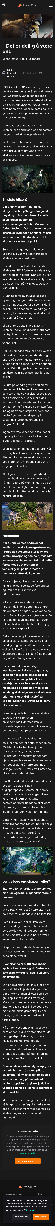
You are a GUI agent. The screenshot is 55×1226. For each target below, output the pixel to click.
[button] (27, 1147)
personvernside (27, 1153)
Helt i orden (40, 1217)
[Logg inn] (4, 5)
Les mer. (30, 1210)
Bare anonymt (21, 1217)
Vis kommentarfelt (27, 1161)
